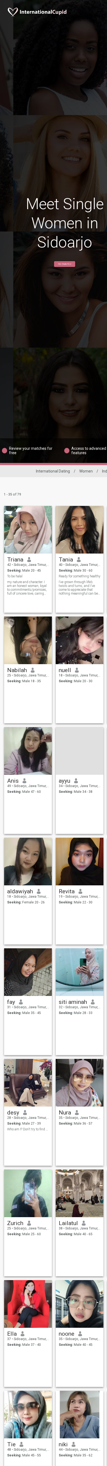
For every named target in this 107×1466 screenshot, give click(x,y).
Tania (66, 559)
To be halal (14, 576)
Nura (65, 1112)
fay (11, 1002)
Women (86, 471)
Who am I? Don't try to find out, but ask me (28, 1129)
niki (63, 1444)
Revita (67, 891)
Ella (12, 1333)
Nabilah (17, 670)
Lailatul (68, 1223)
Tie (11, 1444)
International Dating (53, 471)
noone (66, 1333)
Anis (13, 780)
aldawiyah (20, 891)
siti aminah (73, 1002)
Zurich (15, 1223)
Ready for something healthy (79, 576)
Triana (15, 559)
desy (13, 1112)
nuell (65, 670)
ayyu (64, 780)
